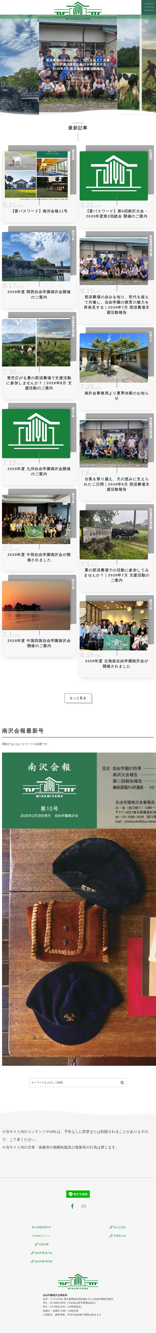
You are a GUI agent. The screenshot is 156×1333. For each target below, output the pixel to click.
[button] (148, 7)
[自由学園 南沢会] (78, 11)
